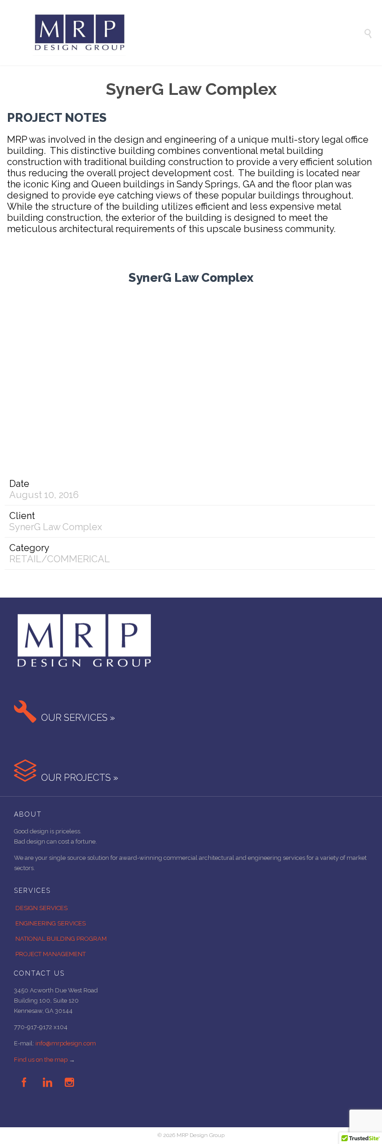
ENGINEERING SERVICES (50, 923)
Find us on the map (41, 1059)
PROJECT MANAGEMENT (50, 954)
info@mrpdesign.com (65, 1043)
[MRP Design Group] (198, 32)
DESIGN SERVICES (41, 908)
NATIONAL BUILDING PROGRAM (61, 938)
